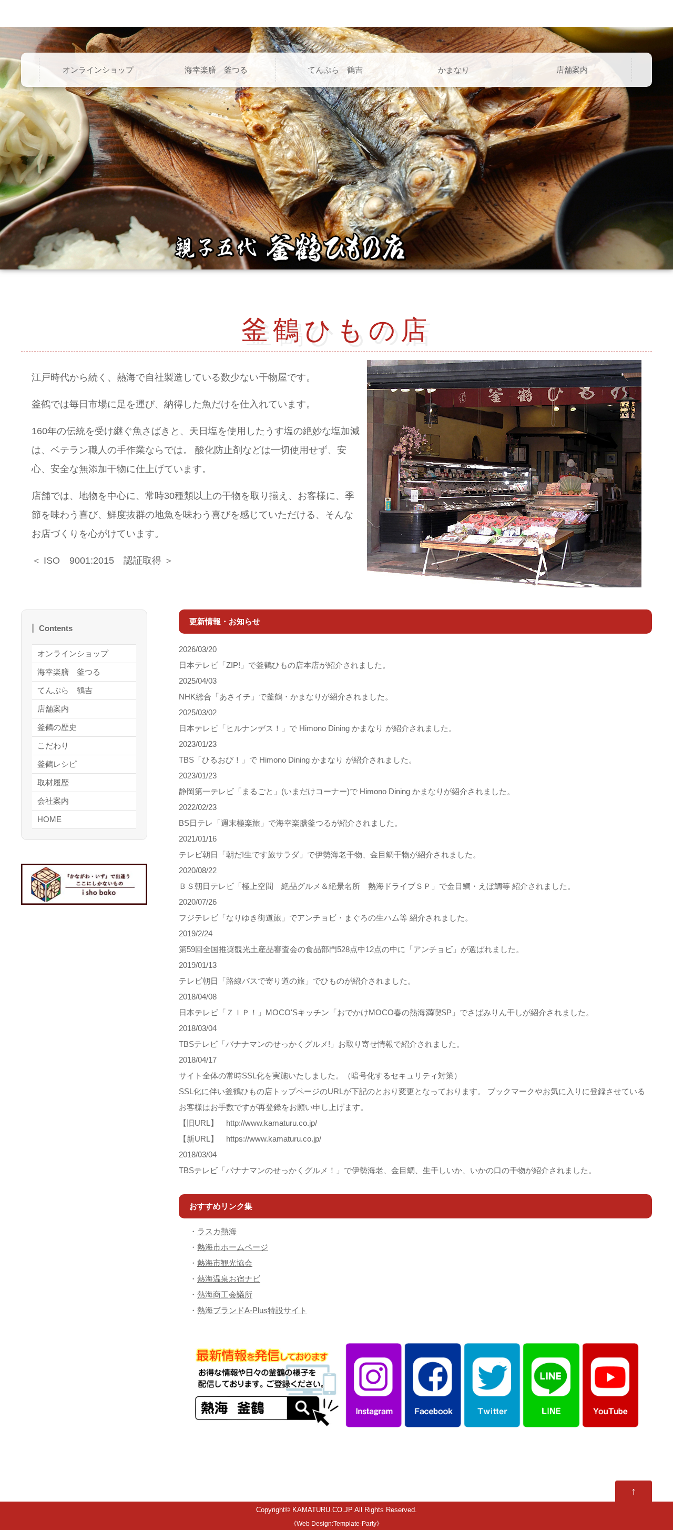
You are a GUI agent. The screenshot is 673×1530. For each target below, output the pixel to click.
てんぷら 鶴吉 (335, 69)
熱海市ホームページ (232, 1247)
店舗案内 (572, 69)
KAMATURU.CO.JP (322, 1510)
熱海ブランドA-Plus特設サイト (252, 1310)
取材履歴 (53, 782)
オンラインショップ (98, 69)
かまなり (454, 69)
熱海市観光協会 (224, 1262)
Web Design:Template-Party (336, 1523)
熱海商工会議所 (224, 1294)
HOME (49, 819)
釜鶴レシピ (57, 763)
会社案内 (53, 800)
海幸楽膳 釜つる (216, 69)
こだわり (53, 745)
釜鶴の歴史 (57, 727)
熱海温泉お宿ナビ (228, 1278)
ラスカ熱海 (217, 1231)
